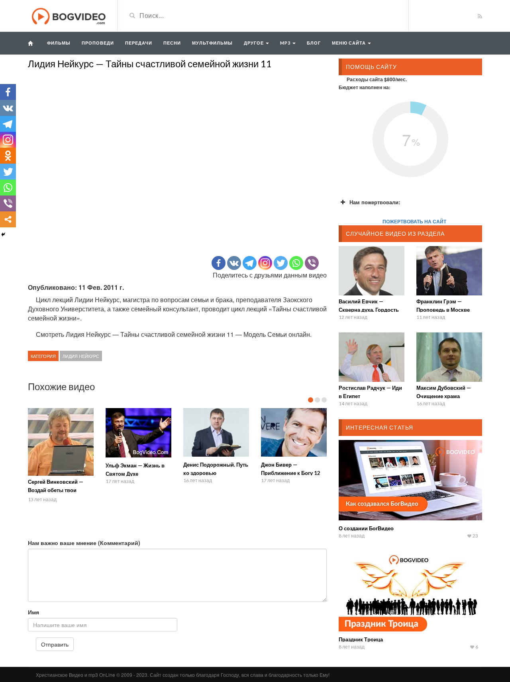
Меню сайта (349, 42)
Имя (33, 612)
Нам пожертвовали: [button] (374, 202)
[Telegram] (250, 263)
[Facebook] (219, 263)
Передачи (138, 42)
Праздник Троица (361, 639)
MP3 (286, 42)
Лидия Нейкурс (81, 356)
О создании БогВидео (366, 528)
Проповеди (98, 42)
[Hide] (3, 234)
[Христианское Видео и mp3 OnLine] (69, 15)
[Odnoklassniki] (8, 156)
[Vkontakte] (234, 263)
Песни (172, 42)
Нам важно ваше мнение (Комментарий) (84, 543)
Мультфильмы (212, 42)
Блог (314, 42)
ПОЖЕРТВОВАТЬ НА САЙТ (414, 221)
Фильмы (59, 42)
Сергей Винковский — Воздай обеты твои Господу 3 (55, 490)
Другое (254, 42)
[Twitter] (281, 263)
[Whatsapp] (296, 263)
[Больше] (8, 219)
